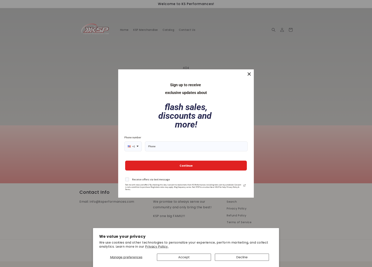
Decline (242, 257)
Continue (186, 165)
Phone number (132, 137)
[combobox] (133, 146)
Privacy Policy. (156, 246)
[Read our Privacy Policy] (244, 185)
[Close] (249, 74)
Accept (184, 257)
